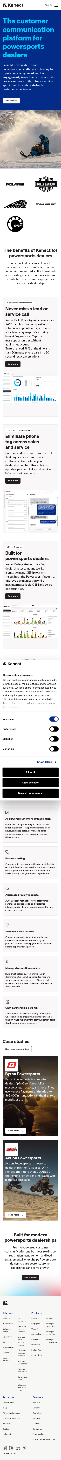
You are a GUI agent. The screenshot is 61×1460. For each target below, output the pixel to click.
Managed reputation (50, 1324)
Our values (37, 1413)
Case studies (8, 1402)
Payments (35, 1344)
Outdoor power (6, 1330)
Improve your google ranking (21, 1341)
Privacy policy (38, 1434)
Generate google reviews (22, 1329)
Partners (36, 1418)
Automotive (8, 1323)
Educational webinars (12, 1413)
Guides (6, 1429)
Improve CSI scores (22, 1362)
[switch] (54, 728)
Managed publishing (50, 1333)
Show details (44, 762)
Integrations (36, 1355)
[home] (13, 5)
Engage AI (35, 1323)
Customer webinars (11, 1418)
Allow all (30, 772)
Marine (6, 1352)
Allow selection (30, 782)
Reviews (35, 1339)
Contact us (37, 1429)
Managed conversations (52, 1340)
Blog (5, 1408)
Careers (36, 1408)
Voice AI (34, 1329)
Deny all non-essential (30, 793)
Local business (6, 1359)
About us (36, 1402)
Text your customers (22, 1370)
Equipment (7, 1337)
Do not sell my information (44, 1439)
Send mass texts (22, 1378)
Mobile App (36, 1350)
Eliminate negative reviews (22, 1353)
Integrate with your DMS (22, 1388)
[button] (56, 5)
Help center (8, 1434)
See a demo (11, 100)
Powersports (8, 1347)
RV (4, 1342)
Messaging (36, 1334)
